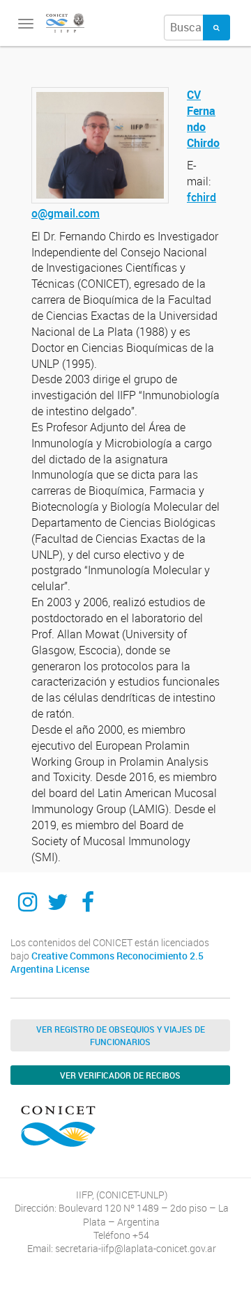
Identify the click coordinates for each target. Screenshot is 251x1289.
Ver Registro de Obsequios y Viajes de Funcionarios (120, 1035)
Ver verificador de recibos (120, 1075)
